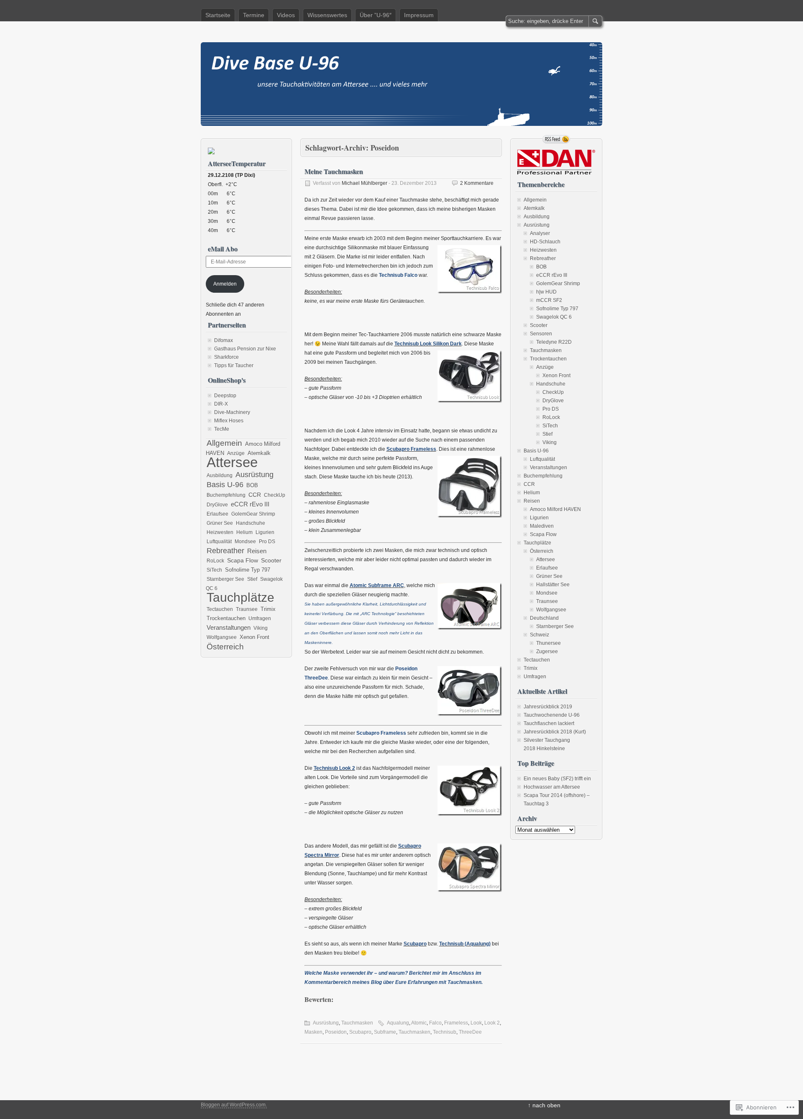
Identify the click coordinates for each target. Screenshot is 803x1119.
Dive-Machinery (232, 412)
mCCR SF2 (549, 300)
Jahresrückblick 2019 (548, 707)
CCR (254, 494)
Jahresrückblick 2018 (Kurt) (555, 732)
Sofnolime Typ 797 (247, 570)
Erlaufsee (217, 514)
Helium (244, 532)
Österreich (225, 646)
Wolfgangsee (222, 637)
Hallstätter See (553, 585)
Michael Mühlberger (364, 183)
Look (476, 1023)
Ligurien (265, 532)
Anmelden (225, 284)
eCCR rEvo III (250, 504)
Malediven (542, 526)
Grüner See (220, 523)
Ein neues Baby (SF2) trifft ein (557, 779)
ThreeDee (470, 1032)
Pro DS (267, 541)
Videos (286, 15)
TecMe (221, 429)
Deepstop (225, 396)
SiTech (214, 570)
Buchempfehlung (226, 495)
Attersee (232, 462)
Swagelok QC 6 (554, 317)
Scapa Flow (242, 560)
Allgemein (224, 442)
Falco (435, 1023)
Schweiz (539, 635)
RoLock (215, 561)
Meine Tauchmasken (333, 171)
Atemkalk (259, 453)
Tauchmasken (357, 1023)
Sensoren (541, 334)
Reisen (256, 551)
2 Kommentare (477, 183)
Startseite (217, 15)
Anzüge (236, 453)
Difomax (223, 340)
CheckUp (274, 495)
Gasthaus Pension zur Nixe (245, 349)
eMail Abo (223, 248)
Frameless (456, 1023)
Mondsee (245, 541)
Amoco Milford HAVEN (555, 509)
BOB (252, 485)
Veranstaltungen (229, 627)
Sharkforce (226, 357)
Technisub (444, 1032)
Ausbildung (220, 475)
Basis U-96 (225, 484)
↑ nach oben (544, 1105)
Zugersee (547, 651)
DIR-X (221, 404)
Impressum (419, 15)
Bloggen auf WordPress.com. (234, 1105)
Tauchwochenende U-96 (552, 715)
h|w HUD (546, 292)
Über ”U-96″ (375, 15)
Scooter (271, 560)
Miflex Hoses (228, 421)
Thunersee (548, 643)
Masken (313, 1032)
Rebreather (225, 551)
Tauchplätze (240, 597)
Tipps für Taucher (233, 365)
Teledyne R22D (554, 342)
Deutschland (544, 618)
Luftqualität (219, 541)
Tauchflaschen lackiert (549, 723)
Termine (253, 15)
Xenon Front (254, 637)
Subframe (385, 1032)
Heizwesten (220, 532)
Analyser (540, 233)
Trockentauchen (226, 618)
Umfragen (259, 618)
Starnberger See (225, 579)
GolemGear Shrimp (253, 514)
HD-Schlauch (545, 242)
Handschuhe (250, 523)
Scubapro (360, 1032)
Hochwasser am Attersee (552, 787)
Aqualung (398, 1023)
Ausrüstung (326, 1023)
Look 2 (492, 1023)
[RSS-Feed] (556, 139)
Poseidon (336, 1032)
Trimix (268, 609)
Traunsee (247, 609)
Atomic (419, 1023)
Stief (252, 579)
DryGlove (217, 505)
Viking (260, 628)
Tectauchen (220, 609)
